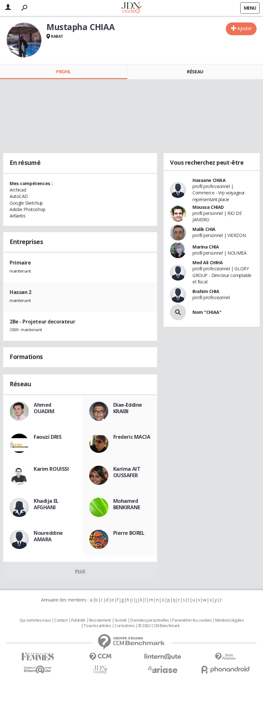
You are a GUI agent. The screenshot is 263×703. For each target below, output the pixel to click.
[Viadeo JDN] (100, 670)
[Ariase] (163, 669)
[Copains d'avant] (37, 670)
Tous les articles (97, 626)
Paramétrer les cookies (191, 620)
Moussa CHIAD (208, 207)
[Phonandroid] (225, 670)
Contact (60, 620)
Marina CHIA (205, 247)
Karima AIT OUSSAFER (126, 472)
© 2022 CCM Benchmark (159, 626)
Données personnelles (149, 620)
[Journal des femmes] (37, 657)
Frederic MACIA (131, 436)
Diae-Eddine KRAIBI (127, 408)
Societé (121, 620)
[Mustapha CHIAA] (24, 40)
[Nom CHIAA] (178, 312)
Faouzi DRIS (47, 436)
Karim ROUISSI (51, 468)
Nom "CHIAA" (206, 312)
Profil (63, 72)
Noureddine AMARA (48, 536)
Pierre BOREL (129, 532)
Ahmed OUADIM (44, 408)
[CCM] (100, 657)
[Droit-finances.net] (225, 657)
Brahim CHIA (205, 291)
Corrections (124, 626)
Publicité (78, 620)
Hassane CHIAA (209, 180)
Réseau (195, 72)
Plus (80, 571)
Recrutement (100, 620)
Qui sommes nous (35, 620)
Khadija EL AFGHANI (46, 504)
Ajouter (244, 28)
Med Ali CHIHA (207, 262)
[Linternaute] (163, 657)
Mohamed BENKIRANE (126, 504)
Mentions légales (229, 620)
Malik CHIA (204, 229)
